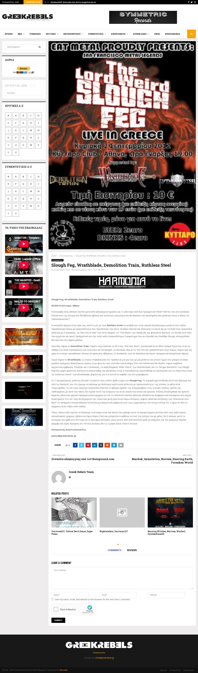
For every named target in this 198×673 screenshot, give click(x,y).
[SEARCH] (40, 47)
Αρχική (9, 34)
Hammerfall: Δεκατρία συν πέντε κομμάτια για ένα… (75, 2)
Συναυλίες (35, 34)
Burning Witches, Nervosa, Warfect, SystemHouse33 (167, 532)
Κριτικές (51, 34)
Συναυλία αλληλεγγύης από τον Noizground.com (82, 459)
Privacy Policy (175, 670)
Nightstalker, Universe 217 (114, 531)
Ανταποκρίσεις (72, 34)
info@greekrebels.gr (104, 657)
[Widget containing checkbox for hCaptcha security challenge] (73, 609)
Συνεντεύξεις (95, 34)
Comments (114, 550)
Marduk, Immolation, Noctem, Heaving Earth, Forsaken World (162, 460)
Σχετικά (163, 670)
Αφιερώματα (118, 34)
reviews (132, 550)
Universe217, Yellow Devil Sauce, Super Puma (72, 532)
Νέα (20, 34)
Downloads (140, 34)
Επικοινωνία (172, 34)
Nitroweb (64, 670)
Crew (157, 34)
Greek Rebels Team (62, 270)
